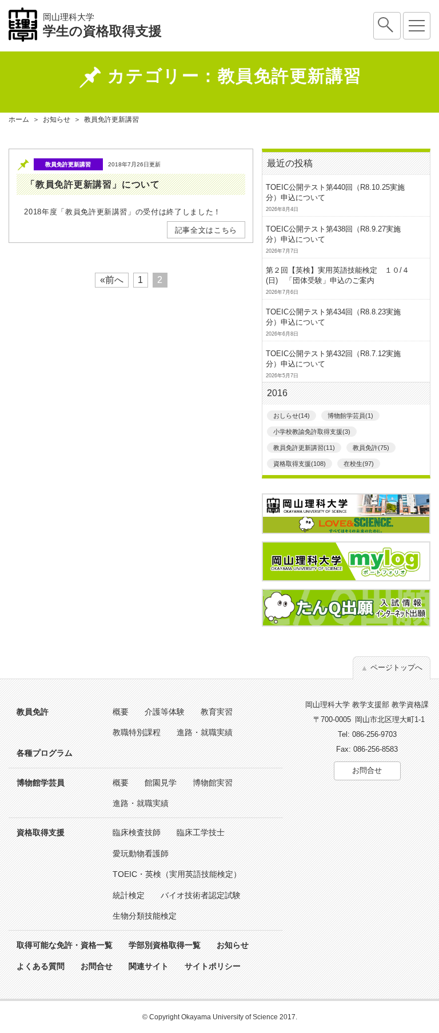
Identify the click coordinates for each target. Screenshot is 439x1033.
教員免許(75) (371, 447)
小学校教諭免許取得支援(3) (311, 431)
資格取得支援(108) (299, 463)
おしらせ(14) (291, 415)
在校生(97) (359, 463)
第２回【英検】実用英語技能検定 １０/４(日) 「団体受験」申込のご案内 (337, 275)
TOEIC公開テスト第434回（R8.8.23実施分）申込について (333, 317)
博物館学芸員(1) (350, 415)
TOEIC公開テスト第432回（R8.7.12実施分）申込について (333, 358)
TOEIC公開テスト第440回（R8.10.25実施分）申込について (335, 192)
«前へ (111, 280)
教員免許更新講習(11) (304, 447)
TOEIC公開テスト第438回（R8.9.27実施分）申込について (333, 234)
